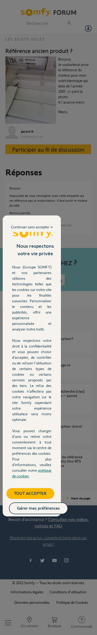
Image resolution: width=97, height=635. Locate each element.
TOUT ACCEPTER (30, 493)
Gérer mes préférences (38, 507)
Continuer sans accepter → (32, 227)
